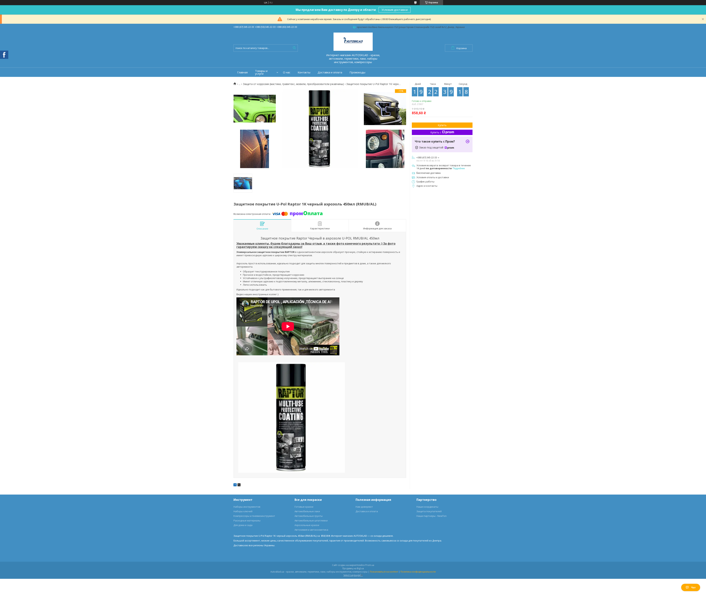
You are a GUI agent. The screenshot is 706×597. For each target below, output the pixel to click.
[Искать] (294, 48)
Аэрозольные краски (307, 525)
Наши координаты (427, 506)
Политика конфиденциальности (418, 571)
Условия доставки (394, 10)
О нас (286, 72)
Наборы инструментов (246, 506)
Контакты (304, 72)
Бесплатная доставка (428, 173)
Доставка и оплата (330, 72)
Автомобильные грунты (309, 516)
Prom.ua (369, 565)
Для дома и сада (242, 525)
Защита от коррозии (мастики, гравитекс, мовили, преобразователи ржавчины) (293, 84)
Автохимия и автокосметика (311, 529)
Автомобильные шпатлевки (311, 520)
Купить (442, 125)
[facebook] (235, 485)
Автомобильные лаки (307, 511)
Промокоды (357, 72)
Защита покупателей (429, 511)
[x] (239, 485)
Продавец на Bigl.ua (353, 568)
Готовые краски (304, 506)
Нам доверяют (364, 506)
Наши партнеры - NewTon (431, 516)
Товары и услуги (261, 72)
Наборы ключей (242, 511)
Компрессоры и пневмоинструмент (254, 516)
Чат (693, 587)
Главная (242, 72)
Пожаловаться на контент (384, 571)
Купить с (435, 132)
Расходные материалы (247, 520)
